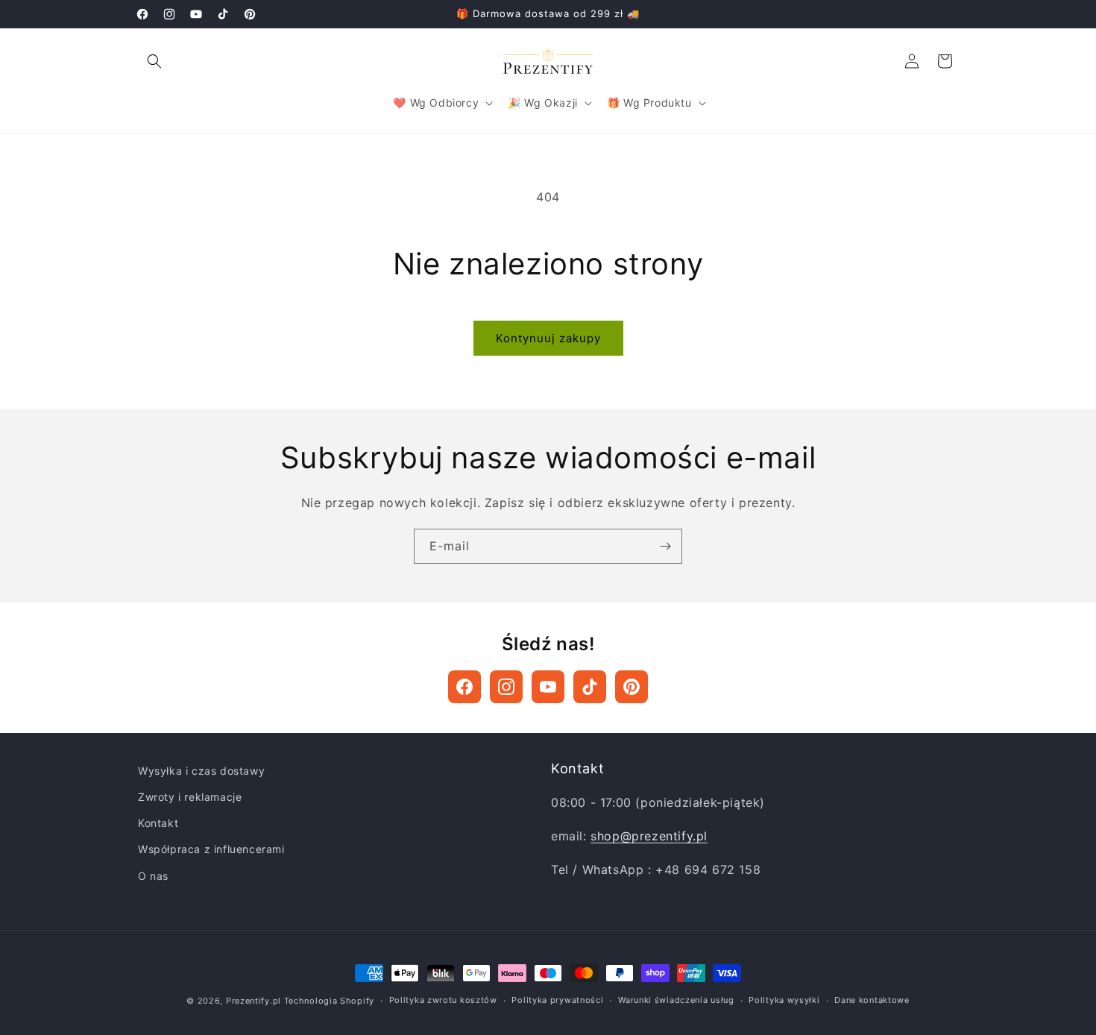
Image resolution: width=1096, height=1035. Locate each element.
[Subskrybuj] (665, 546)
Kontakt (158, 823)
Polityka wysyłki (784, 1000)
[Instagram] (506, 686)
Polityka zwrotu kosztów (443, 1000)
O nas (153, 875)
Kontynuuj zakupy (548, 338)
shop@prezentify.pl (649, 835)
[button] (154, 61)
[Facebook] (464, 686)
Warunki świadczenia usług (676, 1000)
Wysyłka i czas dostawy (201, 770)
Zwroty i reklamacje (190, 796)
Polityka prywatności (557, 1000)
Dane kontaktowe (872, 1000)
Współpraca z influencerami (211, 849)
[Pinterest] (631, 686)
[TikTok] (589, 686)
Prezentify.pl (253, 1000)
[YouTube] (548, 686)
